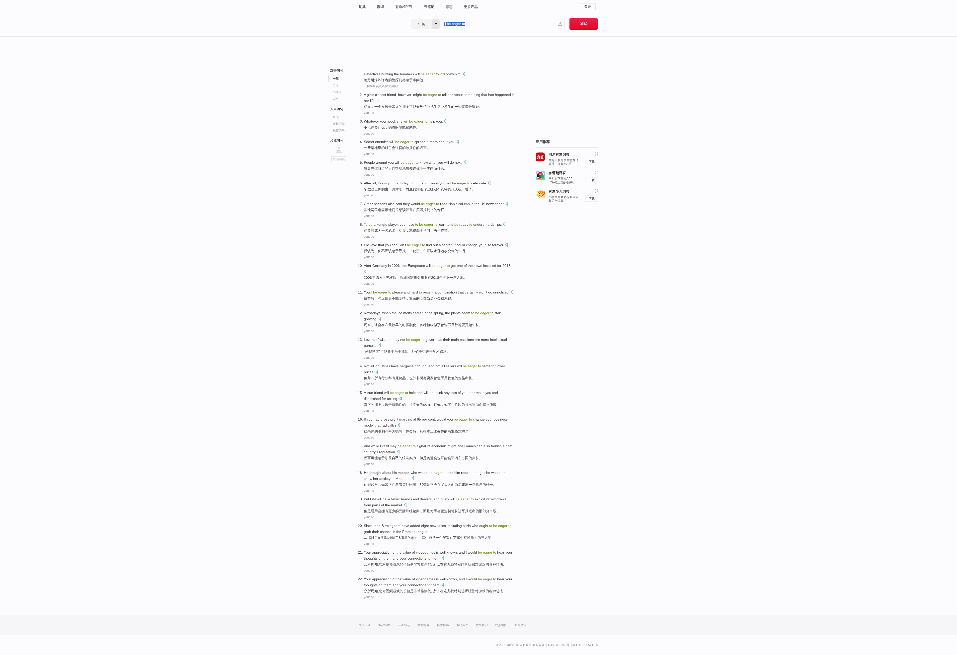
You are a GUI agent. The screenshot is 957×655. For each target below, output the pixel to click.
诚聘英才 (462, 625)
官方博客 (423, 625)
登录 (587, 7)
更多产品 (471, 7)
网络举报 (521, 625)
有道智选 (404, 625)
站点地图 (501, 625)
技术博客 (443, 625)
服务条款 (538, 645)
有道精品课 (404, 7)
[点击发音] (464, 74)
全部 (336, 117)
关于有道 (365, 625)
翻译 (380, 7)
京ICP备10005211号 (584, 645)
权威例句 (336, 141)
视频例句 (339, 130)
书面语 (337, 92)
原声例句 (336, 109)
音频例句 (339, 124)
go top (339, 150)
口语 (336, 85)
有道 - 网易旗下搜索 (379, 23)
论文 (336, 99)
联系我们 (482, 625)
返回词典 (339, 159)
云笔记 (429, 7)
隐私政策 (526, 645)
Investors (384, 625)
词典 (362, 7)
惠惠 (449, 7)
